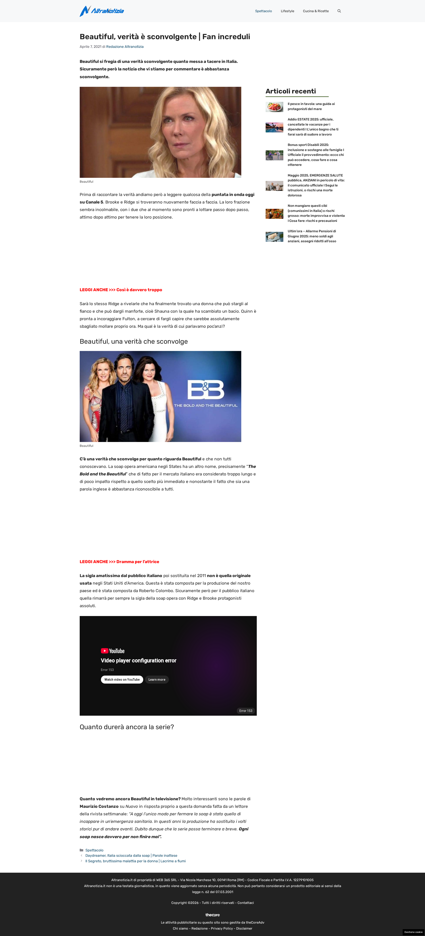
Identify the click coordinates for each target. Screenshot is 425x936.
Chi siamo (180, 928)
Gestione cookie (413, 932)
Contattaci (246, 903)
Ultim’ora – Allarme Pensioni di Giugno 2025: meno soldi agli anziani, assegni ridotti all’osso (312, 236)
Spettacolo (263, 11)
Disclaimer (244, 928)
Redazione (199, 928)
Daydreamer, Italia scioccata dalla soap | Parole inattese (131, 855)
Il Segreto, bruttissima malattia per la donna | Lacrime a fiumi (135, 861)
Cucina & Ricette (316, 11)
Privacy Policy (222, 928)
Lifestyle (287, 11)
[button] (339, 11)
